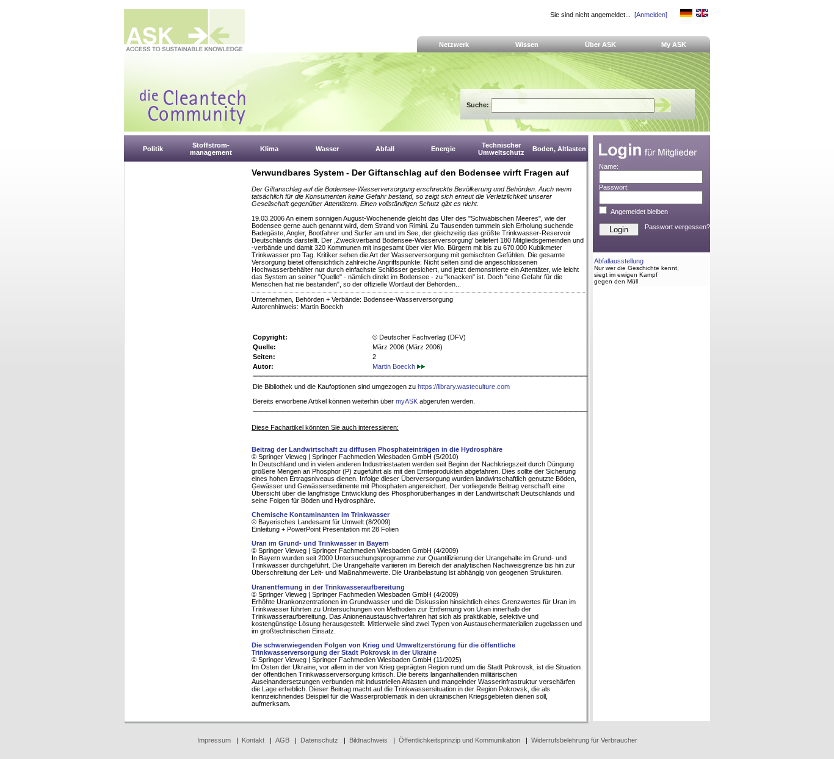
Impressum (214, 740)
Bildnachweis (368, 740)
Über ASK (600, 44)
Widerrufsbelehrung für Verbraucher (584, 740)
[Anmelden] (650, 14)
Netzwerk (454, 44)
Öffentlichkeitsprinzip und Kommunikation (459, 740)
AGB (282, 740)
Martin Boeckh (394, 366)
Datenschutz (319, 740)
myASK (407, 401)
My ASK (673, 44)
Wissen (526, 44)
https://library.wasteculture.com (464, 386)
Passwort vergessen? (677, 226)
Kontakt (253, 740)
